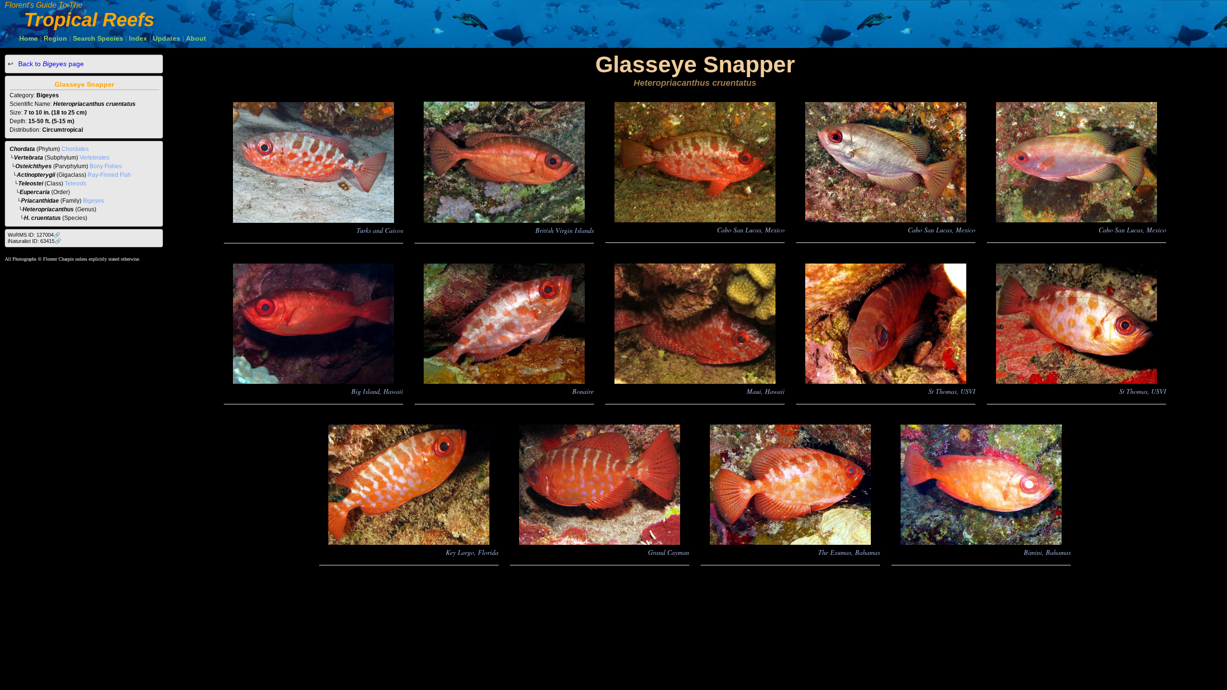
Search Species (98, 38)
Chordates (75, 149)
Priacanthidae (40, 200)
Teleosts (75, 183)
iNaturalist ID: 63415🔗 (34, 241)
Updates (166, 38)
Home (28, 38)
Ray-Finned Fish (109, 175)
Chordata (22, 149)
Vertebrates (94, 157)
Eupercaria (35, 192)
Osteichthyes (33, 166)
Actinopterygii (36, 175)
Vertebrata (28, 157)
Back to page (50, 64)
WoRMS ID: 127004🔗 (34, 235)
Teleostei (30, 183)
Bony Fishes (106, 166)
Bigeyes (93, 200)
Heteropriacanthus (48, 209)
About (196, 38)
